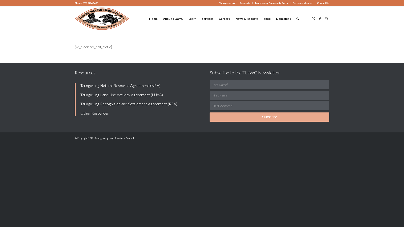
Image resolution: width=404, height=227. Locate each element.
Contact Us (323, 3)
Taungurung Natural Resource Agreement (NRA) (120, 85)
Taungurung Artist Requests (234, 3)
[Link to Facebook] (320, 18)
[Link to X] (313, 18)
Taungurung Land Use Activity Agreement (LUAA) (121, 94)
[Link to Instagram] (326, 18)
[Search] (298, 19)
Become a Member (303, 3)
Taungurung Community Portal (271, 3)
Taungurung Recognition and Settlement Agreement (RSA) (128, 104)
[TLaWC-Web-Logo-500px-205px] (102, 19)
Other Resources (94, 113)
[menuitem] (234, 3)
